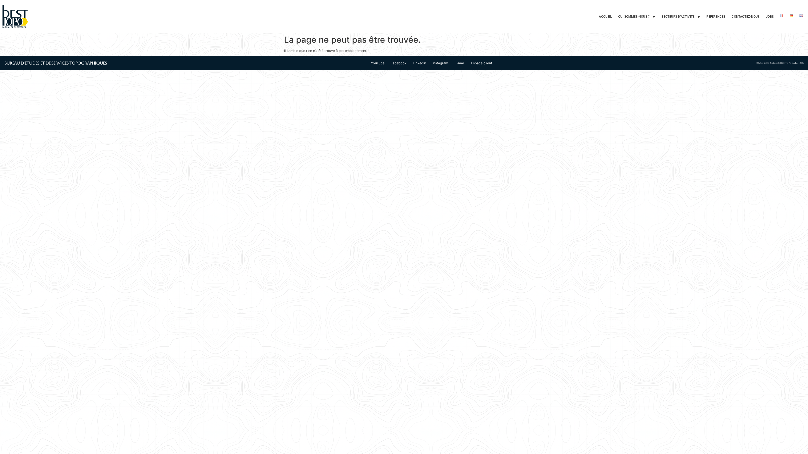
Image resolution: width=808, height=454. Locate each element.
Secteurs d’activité (678, 16)
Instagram (440, 63)
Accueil (605, 16)
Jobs (770, 16)
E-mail (459, 63)
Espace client (481, 63)
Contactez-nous (746, 16)
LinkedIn (419, 63)
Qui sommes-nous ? (634, 16)
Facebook (399, 63)
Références (715, 16)
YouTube (377, 63)
